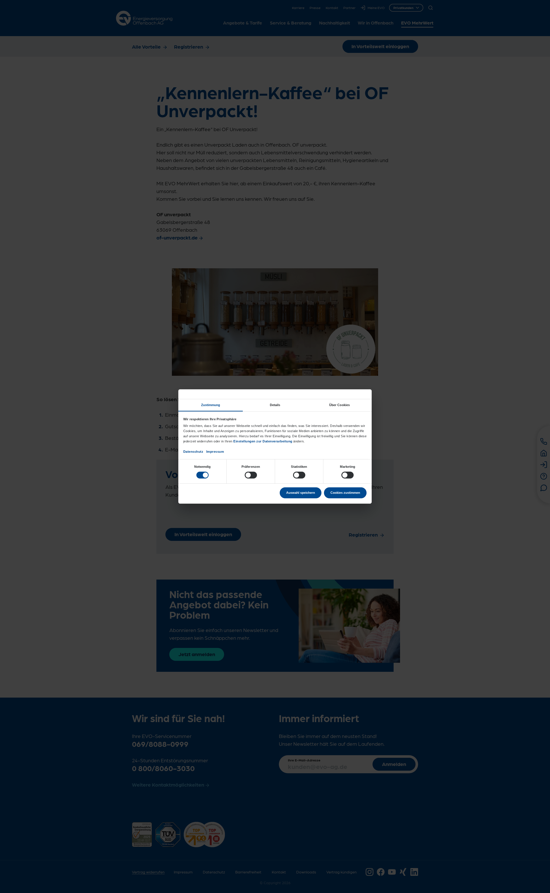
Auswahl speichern (300, 492)
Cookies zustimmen (345, 492)
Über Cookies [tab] (339, 405)
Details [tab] (275, 405)
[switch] (251, 475)
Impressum (215, 451)
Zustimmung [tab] (210, 405)
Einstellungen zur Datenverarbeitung (262, 441)
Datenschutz (193, 451)
